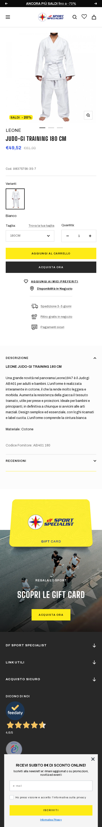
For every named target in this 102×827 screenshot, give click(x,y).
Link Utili (15, 662)
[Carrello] (94, 17)
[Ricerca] (75, 17)
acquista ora (51, 614)
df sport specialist (26, 645)
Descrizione (17, 358)
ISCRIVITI (51, 810)
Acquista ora (51, 267)
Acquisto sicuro (23, 679)
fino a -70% (45, 3)
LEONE (13, 130)
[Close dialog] (93, 759)
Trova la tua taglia (41, 225)
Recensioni (16, 461)
